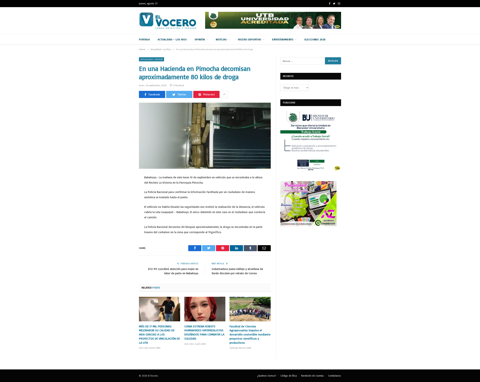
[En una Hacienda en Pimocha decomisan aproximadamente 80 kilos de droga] (205, 136)
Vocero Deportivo (249, 39)
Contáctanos (334, 375)
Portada (144, 39)
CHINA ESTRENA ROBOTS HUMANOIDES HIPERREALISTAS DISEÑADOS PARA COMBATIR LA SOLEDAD (204, 332)
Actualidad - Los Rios (151, 59)
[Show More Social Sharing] (224, 94)
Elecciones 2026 (315, 39)
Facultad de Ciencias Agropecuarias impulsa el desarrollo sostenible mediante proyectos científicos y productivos (250, 334)
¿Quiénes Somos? (266, 375)
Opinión (200, 39)
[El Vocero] (171, 21)
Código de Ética (288, 375)
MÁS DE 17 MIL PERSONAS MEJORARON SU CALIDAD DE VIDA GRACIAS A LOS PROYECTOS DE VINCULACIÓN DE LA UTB (159, 334)
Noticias (221, 39)
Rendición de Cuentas (312, 375)
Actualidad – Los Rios (172, 39)
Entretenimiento (282, 39)
